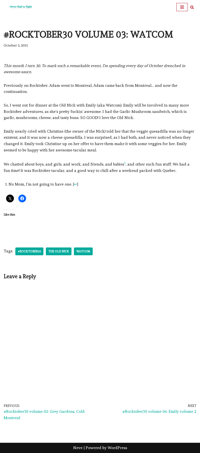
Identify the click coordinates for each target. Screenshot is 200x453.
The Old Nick (58, 251)
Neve (77, 447)
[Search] (192, 7)
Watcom (83, 251)
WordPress (117, 447)
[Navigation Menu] (182, 7)
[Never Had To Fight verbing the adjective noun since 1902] (18, 7)
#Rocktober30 (29, 251)
